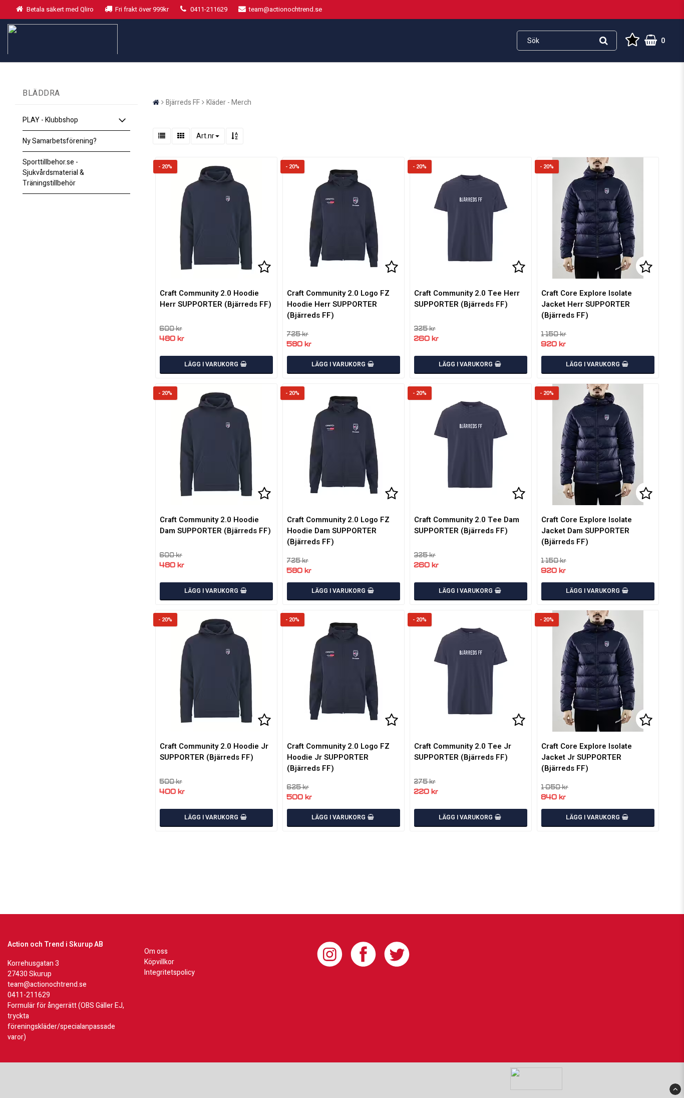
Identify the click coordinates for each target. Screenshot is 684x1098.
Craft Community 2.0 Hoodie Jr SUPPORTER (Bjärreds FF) (214, 752)
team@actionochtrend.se (47, 984)
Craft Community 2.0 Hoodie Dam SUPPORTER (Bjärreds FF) (215, 525)
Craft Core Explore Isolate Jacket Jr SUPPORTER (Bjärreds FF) (586, 757)
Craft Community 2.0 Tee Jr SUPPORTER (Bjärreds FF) (462, 752)
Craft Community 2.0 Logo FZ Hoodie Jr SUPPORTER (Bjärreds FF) (338, 757)
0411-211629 (29, 995)
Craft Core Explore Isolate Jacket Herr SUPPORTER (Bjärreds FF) (586, 304)
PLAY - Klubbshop (50, 120)
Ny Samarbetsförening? (60, 141)
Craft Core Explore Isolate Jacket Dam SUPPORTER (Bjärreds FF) (586, 530)
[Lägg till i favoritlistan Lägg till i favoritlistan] (216, 218)
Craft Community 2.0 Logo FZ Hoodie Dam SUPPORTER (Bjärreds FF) (338, 530)
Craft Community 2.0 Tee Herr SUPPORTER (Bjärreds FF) (467, 299)
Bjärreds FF (183, 102)
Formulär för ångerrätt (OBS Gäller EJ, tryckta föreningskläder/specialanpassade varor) (66, 1021)
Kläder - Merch (228, 102)
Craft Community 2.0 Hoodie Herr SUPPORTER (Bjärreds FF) (215, 299)
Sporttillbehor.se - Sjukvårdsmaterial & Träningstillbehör (53, 172)
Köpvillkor (159, 962)
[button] (632, 41)
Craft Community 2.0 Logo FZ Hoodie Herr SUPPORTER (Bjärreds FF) (338, 304)
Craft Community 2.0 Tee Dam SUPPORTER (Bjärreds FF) (466, 525)
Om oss (156, 951)
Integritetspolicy (169, 972)
